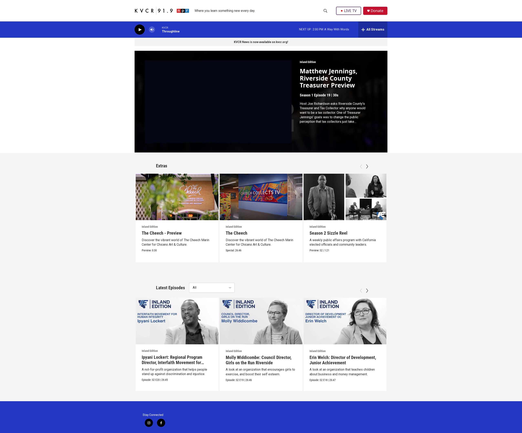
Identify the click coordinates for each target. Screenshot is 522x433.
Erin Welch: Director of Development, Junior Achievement (343, 360)
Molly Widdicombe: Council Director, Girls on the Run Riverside (258, 360)
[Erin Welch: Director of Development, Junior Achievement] (344, 321)
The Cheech (236, 233)
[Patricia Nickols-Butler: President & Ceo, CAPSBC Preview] (428, 197)
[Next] (367, 166)
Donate (377, 11)
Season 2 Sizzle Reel (328, 233)
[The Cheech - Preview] (177, 197)
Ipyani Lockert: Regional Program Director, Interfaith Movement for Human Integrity (172, 362)
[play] (139, 29)
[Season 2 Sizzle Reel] (344, 197)
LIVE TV (350, 10)
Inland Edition (308, 62)
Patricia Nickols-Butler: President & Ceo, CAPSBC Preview (426, 236)
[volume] (151, 29)
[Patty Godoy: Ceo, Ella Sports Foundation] (428, 321)
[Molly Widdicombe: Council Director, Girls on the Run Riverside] (261, 321)
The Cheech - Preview (162, 233)
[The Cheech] (261, 197)
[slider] (158, 29)
